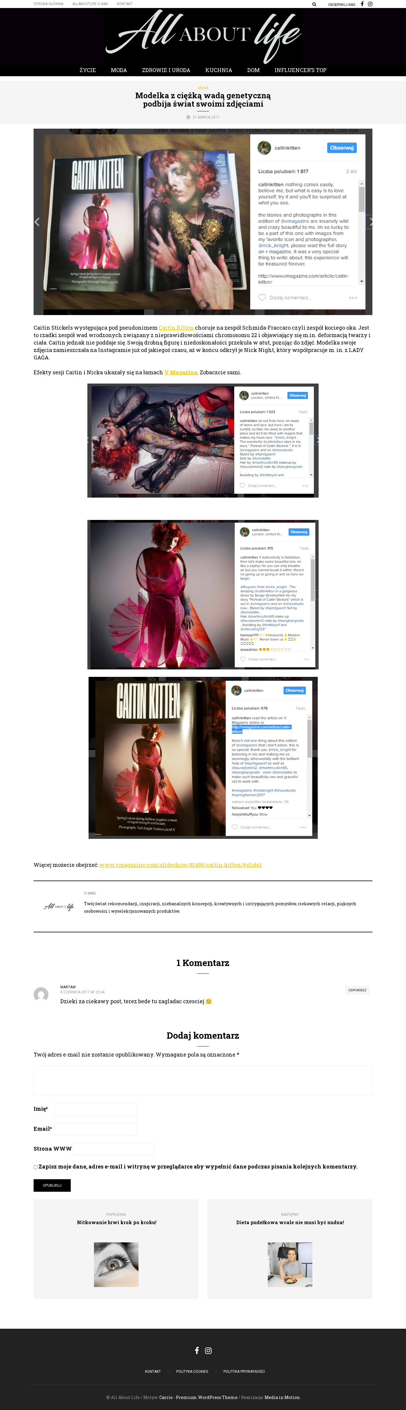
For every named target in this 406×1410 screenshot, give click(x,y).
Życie (88, 70)
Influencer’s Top (301, 70)
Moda (119, 70)
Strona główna (48, 4)
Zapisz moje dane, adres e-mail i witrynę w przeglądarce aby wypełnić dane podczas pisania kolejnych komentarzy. (198, 1166)
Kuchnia (218, 70)
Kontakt (125, 4)
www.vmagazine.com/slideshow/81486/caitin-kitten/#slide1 (180, 864)
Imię (41, 1108)
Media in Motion (282, 1397)
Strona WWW (53, 1148)
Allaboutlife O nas (90, 4)
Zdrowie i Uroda (166, 70)
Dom (253, 70)
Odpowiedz (357, 990)
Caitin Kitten (176, 327)
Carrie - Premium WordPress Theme (198, 1397)
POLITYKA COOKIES (192, 1372)
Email (43, 1128)
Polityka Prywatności (244, 1372)
